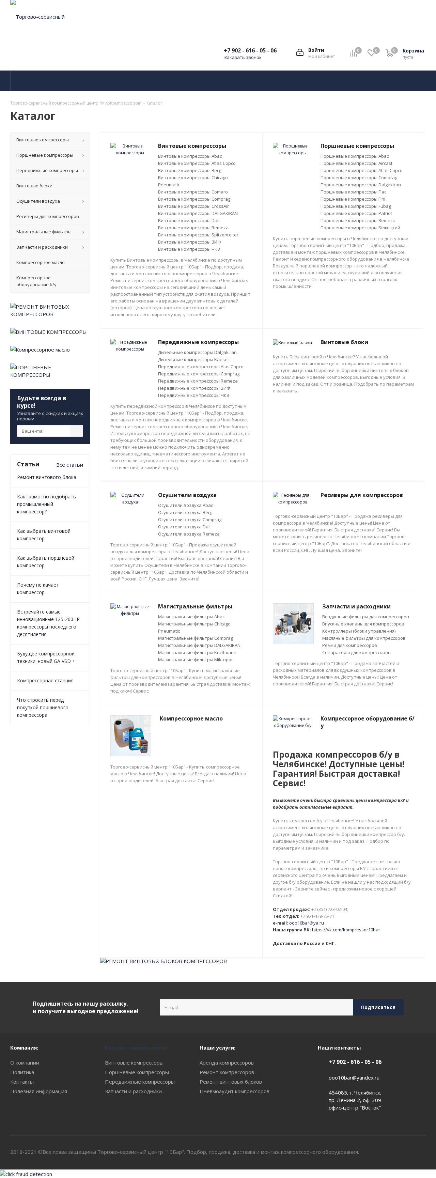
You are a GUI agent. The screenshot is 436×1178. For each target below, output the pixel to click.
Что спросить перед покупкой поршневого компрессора (42, 707)
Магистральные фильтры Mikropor (195, 659)
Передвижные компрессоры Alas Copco (201, 366)
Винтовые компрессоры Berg (189, 170)
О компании (24, 1062)
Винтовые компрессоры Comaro (193, 192)
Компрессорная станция (45, 680)
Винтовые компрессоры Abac (190, 156)
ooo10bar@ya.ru (306, 923)
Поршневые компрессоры (137, 1072)
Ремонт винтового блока (46, 477)
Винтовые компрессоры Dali (188, 220)
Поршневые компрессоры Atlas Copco (362, 170)
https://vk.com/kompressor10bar (346, 930)
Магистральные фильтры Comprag (195, 638)
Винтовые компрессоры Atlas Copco (197, 163)
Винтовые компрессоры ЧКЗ (189, 249)
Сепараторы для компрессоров (356, 652)
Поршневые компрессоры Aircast (356, 163)
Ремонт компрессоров (227, 1072)
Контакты (22, 1081)
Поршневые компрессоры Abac (355, 156)
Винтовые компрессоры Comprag (194, 199)
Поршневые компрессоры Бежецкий (360, 227)
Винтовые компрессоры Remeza (193, 227)
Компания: (24, 1047)
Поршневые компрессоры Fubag (356, 206)
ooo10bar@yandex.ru (354, 1077)
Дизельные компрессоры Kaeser (193, 359)
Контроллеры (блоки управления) (358, 631)
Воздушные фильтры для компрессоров (365, 617)
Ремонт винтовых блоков (231, 1081)
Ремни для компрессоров (349, 645)
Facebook (420, 1152)
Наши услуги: (217, 1047)
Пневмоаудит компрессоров (234, 1091)
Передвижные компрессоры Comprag (198, 374)
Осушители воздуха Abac (185, 505)
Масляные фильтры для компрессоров (364, 638)
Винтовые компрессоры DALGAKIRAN (198, 213)
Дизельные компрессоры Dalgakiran (197, 352)
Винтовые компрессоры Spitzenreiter (198, 235)
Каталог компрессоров (136, 1047)
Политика (22, 1072)
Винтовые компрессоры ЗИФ (189, 242)
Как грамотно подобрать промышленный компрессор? (46, 504)
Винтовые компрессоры (134, 1062)
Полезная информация (38, 1091)
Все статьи (69, 464)
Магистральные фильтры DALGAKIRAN (199, 645)
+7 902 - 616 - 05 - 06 (250, 50)
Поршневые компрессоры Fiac (353, 192)
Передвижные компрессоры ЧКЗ (193, 395)
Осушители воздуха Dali (184, 527)
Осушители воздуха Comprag (189, 519)
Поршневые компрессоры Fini (353, 199)
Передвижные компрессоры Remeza (198, 381)
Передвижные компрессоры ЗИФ (194, 388)
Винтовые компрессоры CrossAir (193, 206)
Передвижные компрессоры (140, 1081)
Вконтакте (403, 1152)
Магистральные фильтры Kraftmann (197, 652)
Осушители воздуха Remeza (189, 534)
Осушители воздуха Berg (185, 512)
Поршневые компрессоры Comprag (359, 177)
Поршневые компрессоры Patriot (356, 213)
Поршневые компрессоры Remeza (358, 220)
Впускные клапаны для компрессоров (363, 624)
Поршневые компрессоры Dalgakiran (361, 185)
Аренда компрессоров (227, 1062)
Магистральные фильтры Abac (191, 617)
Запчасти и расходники (133, 1091)
